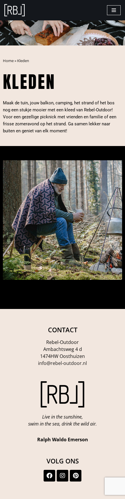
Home (8, 60)
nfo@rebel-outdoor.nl (63, 363)
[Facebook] (49, 476)
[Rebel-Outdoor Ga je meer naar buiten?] (14, 10)
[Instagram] (62, 476)
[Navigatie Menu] (114, 10)
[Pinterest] (75, 476)
